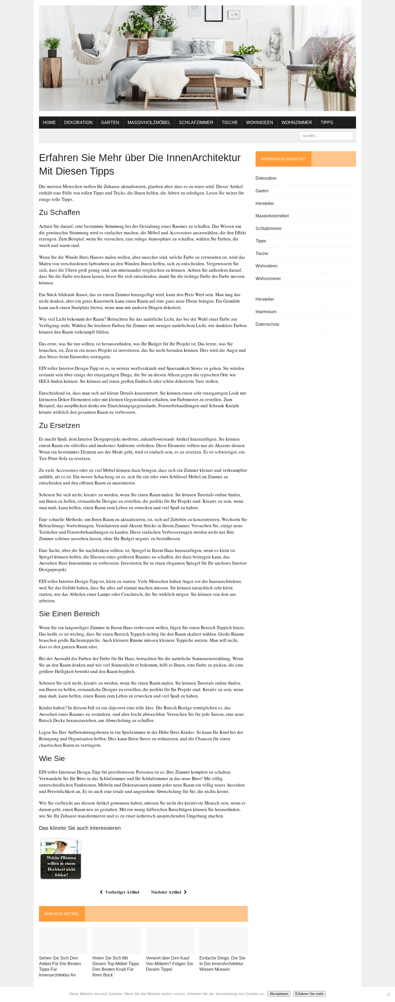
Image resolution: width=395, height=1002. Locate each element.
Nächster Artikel (166, 892)
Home (49, 122)
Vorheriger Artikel (122, 892)
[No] (388, 994)
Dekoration (78, 122)
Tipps (327, 122)
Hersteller (265, 203)
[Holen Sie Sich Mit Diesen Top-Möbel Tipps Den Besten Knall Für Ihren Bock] (116, 951)
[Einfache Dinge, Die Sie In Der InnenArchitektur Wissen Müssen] (223, 951)
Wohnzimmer (297, 122)
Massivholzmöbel (149, 122)
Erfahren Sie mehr (309, 994)
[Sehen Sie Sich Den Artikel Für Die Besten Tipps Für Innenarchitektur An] (63, 951)
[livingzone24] (197, 58)
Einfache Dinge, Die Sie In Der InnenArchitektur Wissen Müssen (222, 964)
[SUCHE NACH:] (326, 135)
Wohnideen (259, 122)
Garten (110, 122)
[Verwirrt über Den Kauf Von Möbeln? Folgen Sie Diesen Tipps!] (170, 951)
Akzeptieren (279, 994)
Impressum (266, 311)
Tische (230, 122)
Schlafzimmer (196, 122)
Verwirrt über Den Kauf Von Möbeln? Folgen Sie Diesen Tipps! (169, 964)
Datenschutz (267, 324)
